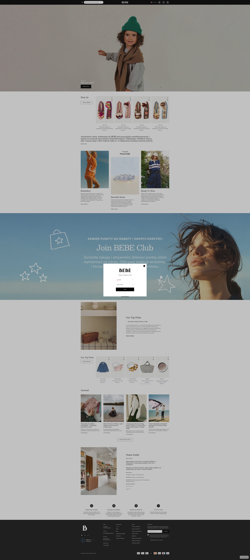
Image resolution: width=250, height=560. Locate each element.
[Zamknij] (144, 266)
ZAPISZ (125, 289)
